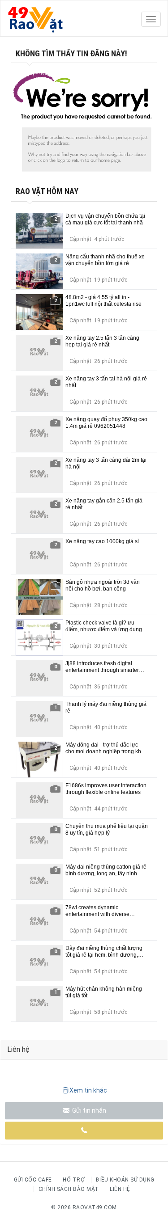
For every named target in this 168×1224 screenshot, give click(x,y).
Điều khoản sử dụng (125, 1180)
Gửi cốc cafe (33, 1180)
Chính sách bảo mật (69, 1189)
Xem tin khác (88, 1090)
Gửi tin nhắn (88, 1110)
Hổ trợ (74, 1180)
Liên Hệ (120, 1189)
